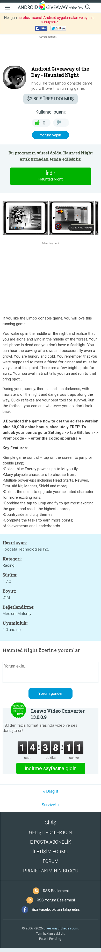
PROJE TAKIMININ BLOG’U (50, 870)
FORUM (51, 861)
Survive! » (51, 804)
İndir (51, 176)
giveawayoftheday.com (61, 928)
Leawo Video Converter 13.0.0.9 (58, 714)
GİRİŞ (50, 822)
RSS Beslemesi (56, 890)
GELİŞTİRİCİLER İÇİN (50, 832)
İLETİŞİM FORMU (50, 851)
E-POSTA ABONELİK (50, 842)
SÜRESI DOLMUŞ (50, 98)
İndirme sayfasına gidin (50, 768)
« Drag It (50, 791)
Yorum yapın (50, 135)
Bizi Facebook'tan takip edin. (56, 909)
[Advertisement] (50, 52)
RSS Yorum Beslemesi (56, 900)
